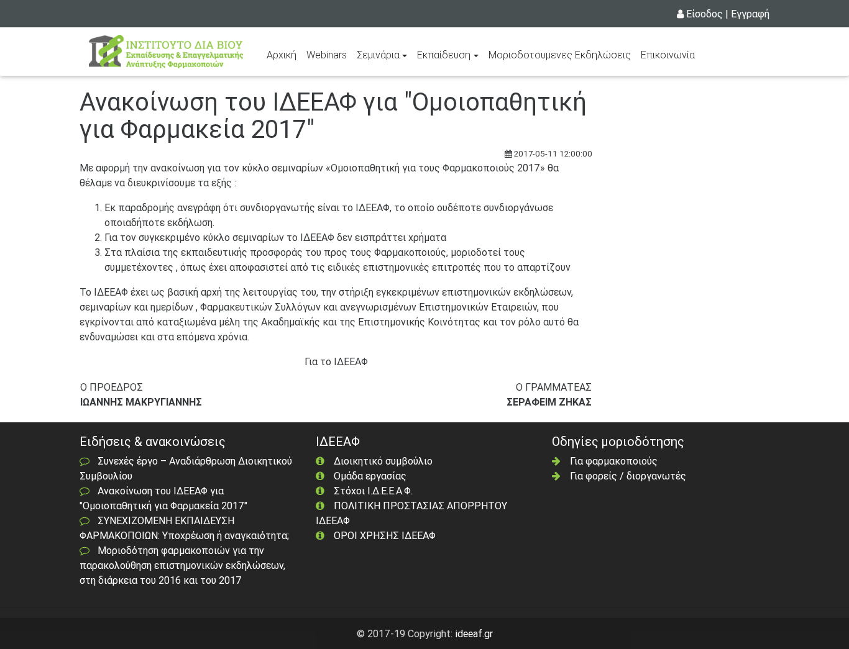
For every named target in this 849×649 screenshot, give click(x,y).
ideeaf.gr (474, 633)
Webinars (326, 54)
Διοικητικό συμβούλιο (383, 461)
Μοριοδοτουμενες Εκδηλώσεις (560, 54)
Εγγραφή (750, 13)
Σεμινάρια (378, 54)
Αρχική (284, 54)
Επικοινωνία (668, 54)
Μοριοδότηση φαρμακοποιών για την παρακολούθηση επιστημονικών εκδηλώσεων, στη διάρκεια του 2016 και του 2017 (182, 565)
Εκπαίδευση (443, 54)
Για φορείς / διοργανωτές (628, 476)
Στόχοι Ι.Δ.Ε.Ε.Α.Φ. (373, 490)
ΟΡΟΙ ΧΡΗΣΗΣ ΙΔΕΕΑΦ (385, 535)
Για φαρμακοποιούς (614, 461)
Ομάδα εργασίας (370, 476)
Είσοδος (704, 13)
